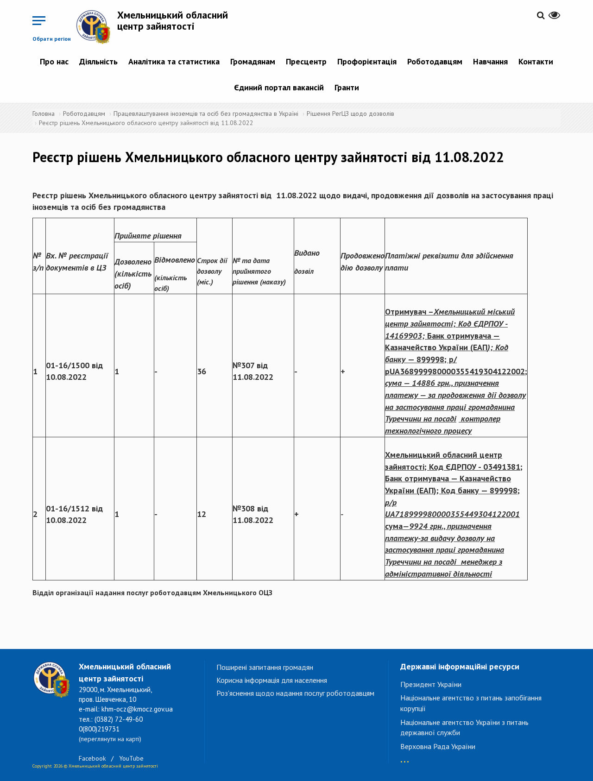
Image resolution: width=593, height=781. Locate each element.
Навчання (490, 61)
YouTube (131, 758)
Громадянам (252, 61)
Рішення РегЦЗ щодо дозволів (350, 113)
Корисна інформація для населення (271, 680)
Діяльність (98, 61)
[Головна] (96, 26)
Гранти (346, 87)
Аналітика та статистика (174, 61)
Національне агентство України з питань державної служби (464, 727)
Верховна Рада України (437, 746)
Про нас (54, 61)
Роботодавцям (434, 61)
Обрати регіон (51, 38)
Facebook (92, 758)
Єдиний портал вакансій (279, 87)
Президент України (430, 684)
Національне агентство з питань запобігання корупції (471, 703)
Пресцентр (306, 61)
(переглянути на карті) (110, 739)
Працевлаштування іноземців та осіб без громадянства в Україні (206, 113)
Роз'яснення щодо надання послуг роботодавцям (295, 693)
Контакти (535, 61)
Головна (43, 113)
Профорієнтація (367, 61)
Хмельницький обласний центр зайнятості (172, 20)
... (404, 757)
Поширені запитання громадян (264, 667)
